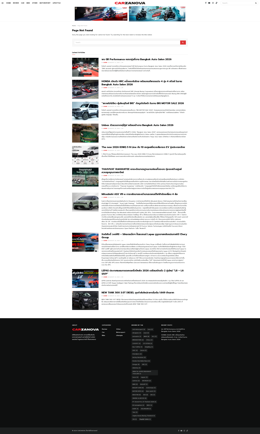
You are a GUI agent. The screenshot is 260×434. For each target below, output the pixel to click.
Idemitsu (136, 368)
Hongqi (136, 364)
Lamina (136, 381)
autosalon (137, 336)
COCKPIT (136, 343)
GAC (135, 350)
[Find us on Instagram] (213, 3)
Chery (149, 340)
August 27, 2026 (114, 62)
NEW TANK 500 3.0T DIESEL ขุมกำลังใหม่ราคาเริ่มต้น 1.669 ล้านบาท (138, 292)
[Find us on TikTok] (216, 3)
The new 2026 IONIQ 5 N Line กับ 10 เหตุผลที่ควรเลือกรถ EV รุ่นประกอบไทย (143, 147)
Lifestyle (57, 3)
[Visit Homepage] (130, 3)
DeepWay (149, 347)
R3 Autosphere (138, 405)
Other (34, 3)
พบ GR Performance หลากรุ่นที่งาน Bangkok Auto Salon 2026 (136, 59)
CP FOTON (147, 343)
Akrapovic (137, 333)
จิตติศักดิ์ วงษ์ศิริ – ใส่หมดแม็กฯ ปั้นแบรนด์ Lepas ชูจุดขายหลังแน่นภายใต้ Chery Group (144, 235)
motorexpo (150, 388)
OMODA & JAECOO (139, 398)
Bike (28, 3)
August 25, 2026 (114, 197)
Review (16, 3)
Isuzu (135, 377)
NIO (145, 395)
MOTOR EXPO (138, 391)
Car (22, 3)
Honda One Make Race (141, 361)
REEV (149, 405)
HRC (144, 364)
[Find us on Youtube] (209, 3)
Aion (150, 329)
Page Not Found (82, 26)
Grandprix (137, 354)
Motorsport (45, 3)
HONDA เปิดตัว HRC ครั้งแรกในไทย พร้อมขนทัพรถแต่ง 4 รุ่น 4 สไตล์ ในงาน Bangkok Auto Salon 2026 (142, 82)
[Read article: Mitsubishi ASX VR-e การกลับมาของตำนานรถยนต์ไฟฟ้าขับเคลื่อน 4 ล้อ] (85, 202)
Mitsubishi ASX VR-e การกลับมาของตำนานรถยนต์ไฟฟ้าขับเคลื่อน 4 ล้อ (140, 194)
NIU (153, 395)
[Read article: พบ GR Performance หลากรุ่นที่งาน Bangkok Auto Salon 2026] (85, 67)
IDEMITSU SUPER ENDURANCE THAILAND (142, 373)
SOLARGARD (146, 409)
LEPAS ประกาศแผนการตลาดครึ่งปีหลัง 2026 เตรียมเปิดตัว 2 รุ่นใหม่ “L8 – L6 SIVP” (143, 272)
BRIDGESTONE (138, 340)
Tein (135, 412)
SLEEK (135, 409)
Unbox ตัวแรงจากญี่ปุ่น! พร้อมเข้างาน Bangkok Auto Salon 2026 (137, 125)
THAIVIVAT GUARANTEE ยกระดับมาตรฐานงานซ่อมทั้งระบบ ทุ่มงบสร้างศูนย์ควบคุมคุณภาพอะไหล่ (142, 170)
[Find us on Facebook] (205, 3)
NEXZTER (137, 395)
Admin (105, 62)
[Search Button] (256, 3)
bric (154, 336)
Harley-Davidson (139, 357)
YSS (135, 419)
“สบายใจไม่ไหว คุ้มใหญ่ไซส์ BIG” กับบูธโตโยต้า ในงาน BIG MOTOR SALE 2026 (143, 103)
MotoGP (143, 384)
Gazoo (143, 350)
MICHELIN (146, 381)
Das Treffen (137, 347)
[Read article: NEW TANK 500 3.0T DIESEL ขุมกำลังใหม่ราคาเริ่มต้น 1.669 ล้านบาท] (85, 300)
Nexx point (150, 391)
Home (8, 3)
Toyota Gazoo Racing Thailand (144, 416)
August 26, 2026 (114, 106)
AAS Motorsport (139, 329)
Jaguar (144, 377)
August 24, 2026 (114, 277)
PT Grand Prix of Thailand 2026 (144, 402)
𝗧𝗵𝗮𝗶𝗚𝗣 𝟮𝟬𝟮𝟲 (145, 419)
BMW (146, 336)
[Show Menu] (2, 3)
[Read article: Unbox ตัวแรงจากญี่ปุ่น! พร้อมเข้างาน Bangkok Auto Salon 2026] (85, 133)
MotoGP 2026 (138, 388)
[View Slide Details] (101, 14)
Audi (146, 333)
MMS (135, 384)
